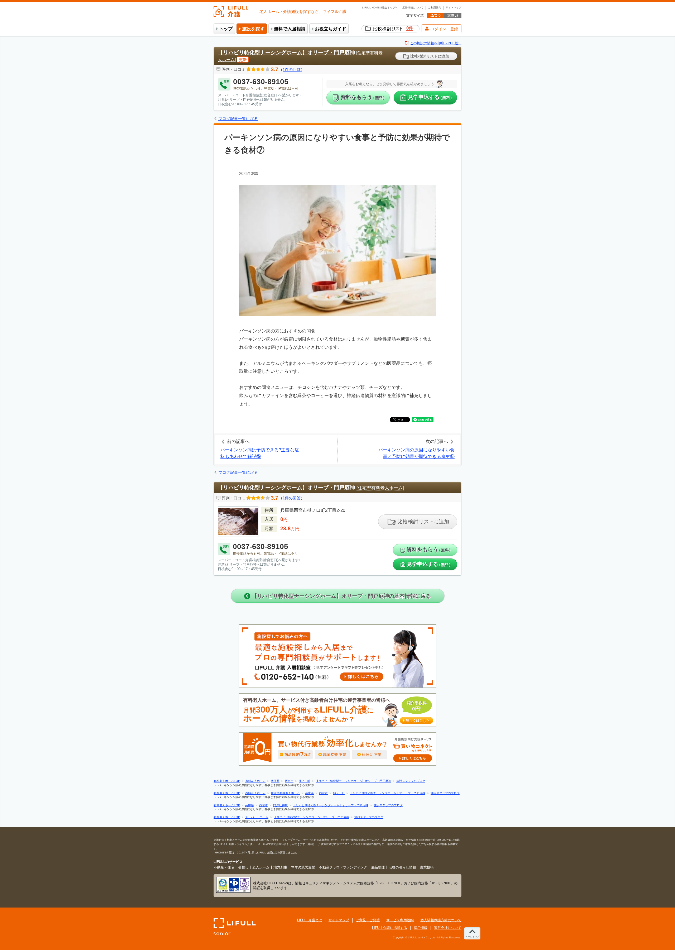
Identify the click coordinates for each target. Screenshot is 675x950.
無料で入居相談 (289, 28)
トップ (226, 28)
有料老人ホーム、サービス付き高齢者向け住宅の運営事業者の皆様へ (336, 710)
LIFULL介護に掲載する (389, 928)
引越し (243, 867)
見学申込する (431, 97)
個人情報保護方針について (440, 920)
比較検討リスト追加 (429, 56)
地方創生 (280, 867)
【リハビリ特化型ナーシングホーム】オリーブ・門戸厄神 (286, 52)
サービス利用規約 (400, 920)
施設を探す (253, 28)
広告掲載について (412, 7)
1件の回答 (292, 69)
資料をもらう (364, 97)
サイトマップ (453, 7)
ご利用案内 (434, 7)
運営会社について (447, 928)
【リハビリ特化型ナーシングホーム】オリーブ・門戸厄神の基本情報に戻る (340, 596)
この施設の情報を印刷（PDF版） (435, 43)
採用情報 (420, 928)
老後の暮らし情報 (402, 867)
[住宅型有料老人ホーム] (380, 488)
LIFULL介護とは (309, 920)
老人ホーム (260, 867)
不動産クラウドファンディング (343, 867)
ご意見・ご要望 (368, 920)
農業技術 (427, 867)
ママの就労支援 (303, 867)
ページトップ (472, 936)
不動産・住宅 (224, 867)
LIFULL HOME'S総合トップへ (380, 7)
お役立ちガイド (330, 28)
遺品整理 (378, 867)
